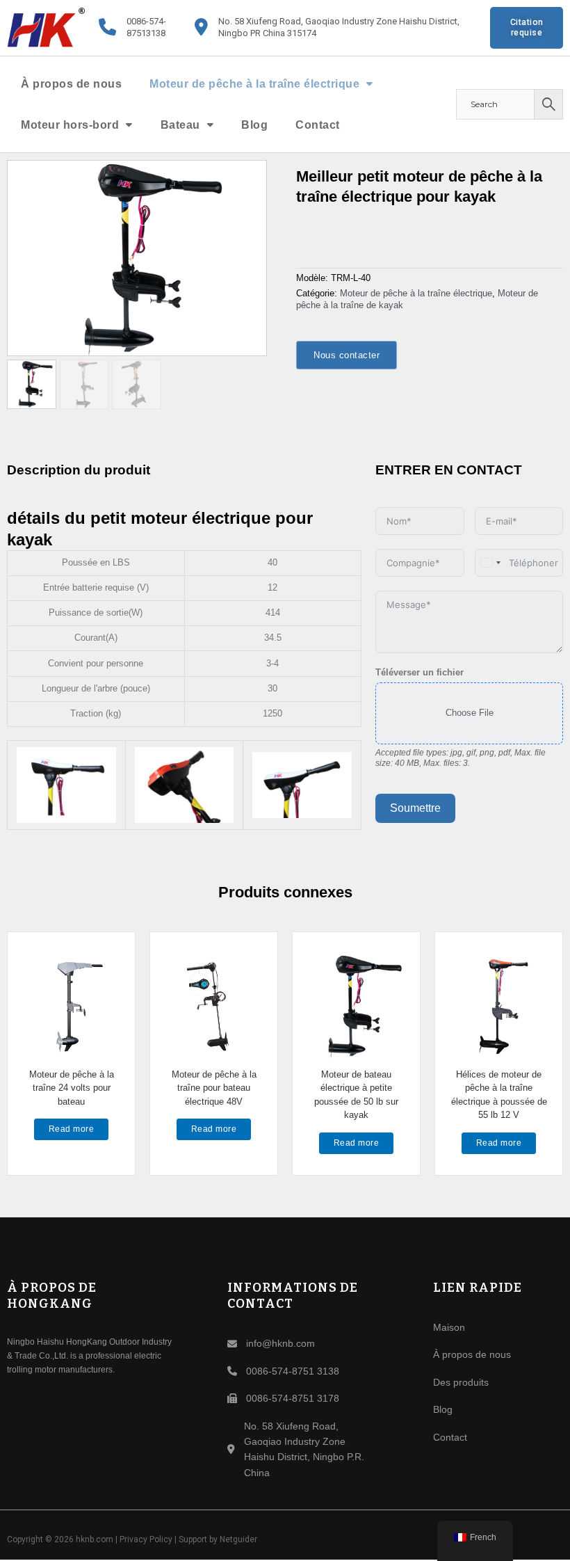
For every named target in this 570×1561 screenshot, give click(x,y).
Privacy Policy (146, 1539)
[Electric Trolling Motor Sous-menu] (369, 83)
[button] (248, 178)
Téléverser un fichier (419, 672)
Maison (449, 1327)
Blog (254, 125)
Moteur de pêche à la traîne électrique (254, 84)
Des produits (461, 1382)
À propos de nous (71, 84)
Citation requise (527, 27)
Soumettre (415, 808)
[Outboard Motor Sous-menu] (129, 124)
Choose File (470, 712)
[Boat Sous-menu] (210, 124)
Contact (317, 125)
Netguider (238, 1539)
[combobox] (490, 563)
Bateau (180, 125)
